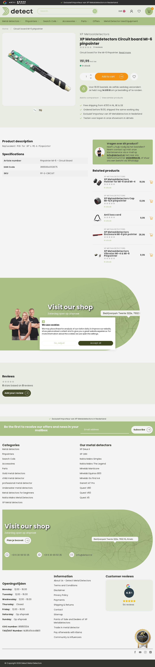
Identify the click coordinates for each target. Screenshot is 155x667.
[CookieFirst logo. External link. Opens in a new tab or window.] (43, 321)
